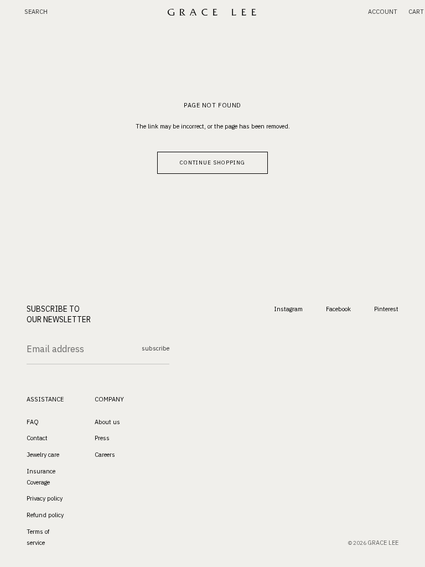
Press (102, 438)
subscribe (155, 348)
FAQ (33, 421)
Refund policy (45, 515)
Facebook (338, 308)
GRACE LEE (382, 543)
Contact (37, 438)
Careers (105, 454)
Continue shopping (212, 162)
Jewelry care (43, 454)
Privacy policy (45, 498)
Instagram (288, 308)
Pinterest (386, 308)
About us (107, 421)
